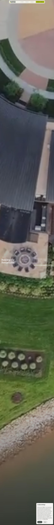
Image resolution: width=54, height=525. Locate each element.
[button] (22, 2)
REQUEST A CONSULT (40, 1)
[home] (12, 2)
